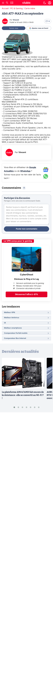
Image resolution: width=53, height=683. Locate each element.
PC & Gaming (16, 8)
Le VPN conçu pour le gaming (18, 241)
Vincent (16, 20)
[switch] (44, 2)
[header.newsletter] (11, 3)
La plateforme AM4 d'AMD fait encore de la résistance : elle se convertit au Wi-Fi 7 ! (23, 395)
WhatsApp (25, 171)
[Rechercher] (7, 3)
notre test (26, 59)
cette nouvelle (18, 81)
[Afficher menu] (3, 3)
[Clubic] (26, 3)
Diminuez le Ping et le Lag (26, 279)
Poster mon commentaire (26, 229)
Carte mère (29, 8)
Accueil (5, 8)
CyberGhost (26, 275)
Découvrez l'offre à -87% (26, 294)
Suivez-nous (13, 28)
